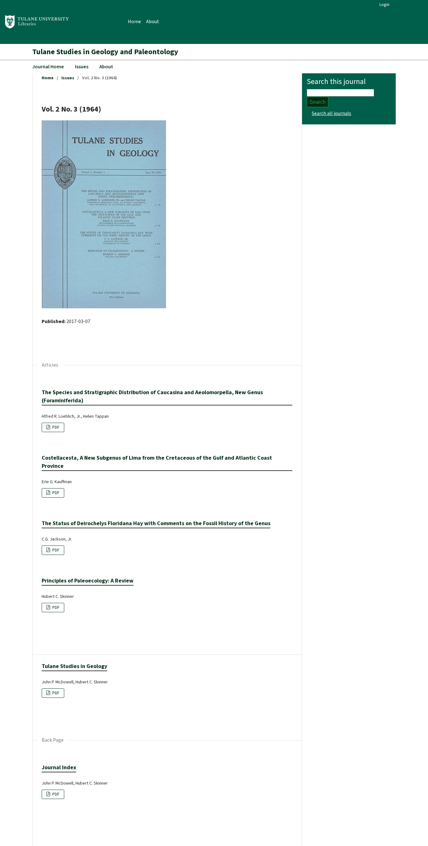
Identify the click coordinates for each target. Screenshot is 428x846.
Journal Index (59, 767)
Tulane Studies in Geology (74, 666)
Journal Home (48, 66)
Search (318, 102)
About (152, 21)
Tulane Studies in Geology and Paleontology (105, 51)
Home (134, 21)
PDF (55, 427)
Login (384, 5)
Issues (81, 66)
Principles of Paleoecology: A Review (87, 581)
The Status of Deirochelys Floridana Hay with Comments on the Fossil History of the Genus (156, 523)
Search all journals (331, 113)
